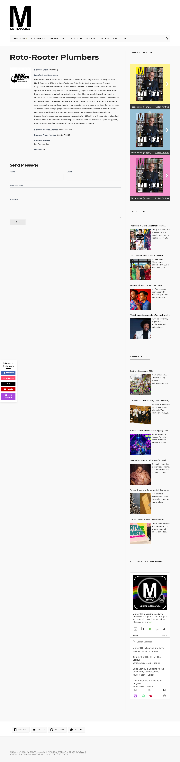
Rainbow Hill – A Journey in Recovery (146, 285)
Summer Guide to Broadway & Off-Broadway (149, 401)
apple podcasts (8, 396)
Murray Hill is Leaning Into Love (148, 648)
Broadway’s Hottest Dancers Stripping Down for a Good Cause (149, 430)
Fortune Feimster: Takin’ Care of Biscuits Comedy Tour (147, 520)
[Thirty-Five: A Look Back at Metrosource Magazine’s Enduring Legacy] (140, 239)
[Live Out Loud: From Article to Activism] (140, 269)
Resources (18, 38)
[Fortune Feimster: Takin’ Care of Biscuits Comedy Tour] (140, 533)
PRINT (124, 38)
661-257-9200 (63, 135)
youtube (10, 389)
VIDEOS (105, 38)
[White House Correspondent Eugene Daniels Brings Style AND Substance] (140, 328)
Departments (38, 38)
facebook (10, 373)
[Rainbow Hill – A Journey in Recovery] (140, 299)
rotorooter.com (65, 130)
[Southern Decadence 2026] (140, 384)
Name (12, 172)
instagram (10, 378)
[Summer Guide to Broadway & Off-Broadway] (140, 414)
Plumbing (54, 70)
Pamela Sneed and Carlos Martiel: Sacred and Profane (150, 490)
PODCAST (91, 38)
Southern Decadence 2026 (141, 371)
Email (69, 172)
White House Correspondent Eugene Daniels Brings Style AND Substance (149, 315)
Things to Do (57, 38)
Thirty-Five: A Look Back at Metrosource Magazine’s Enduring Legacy (147, 226)
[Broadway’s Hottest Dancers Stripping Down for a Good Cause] (140, 444)
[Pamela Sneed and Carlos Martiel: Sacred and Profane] (140, 503)
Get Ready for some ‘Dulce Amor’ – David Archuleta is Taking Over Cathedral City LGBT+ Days (150, 460)
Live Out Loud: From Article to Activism (146, 256)
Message (14, 199)
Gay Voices (76, 38)
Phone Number (16, 186)
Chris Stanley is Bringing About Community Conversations (148, 670)
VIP (115, 38)
